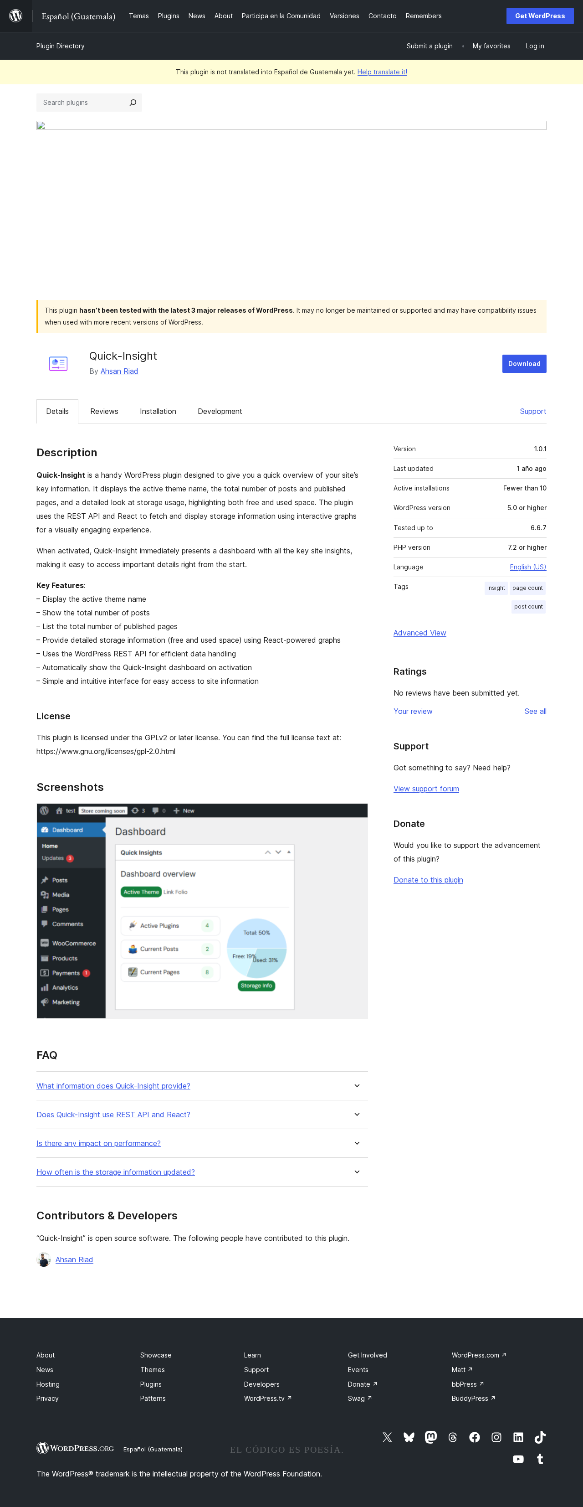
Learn (252, 1355)
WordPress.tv (268, 1398)
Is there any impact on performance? (98, 1143)
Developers (262, 1384)
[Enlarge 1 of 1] (355, 815)
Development (220, 411)
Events (358, 1369)
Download (524, 363)
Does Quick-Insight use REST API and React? (113, 1114)
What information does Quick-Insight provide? (113, 1086)
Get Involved (367, 1355)
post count (528, 606)
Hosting (48, 1384)
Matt (462, 1369)
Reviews (104, 411)
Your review (413, 711)
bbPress (468, 1384)
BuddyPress (474, 1398)
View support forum (426, 788)
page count (527, 587)
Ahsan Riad (119, 371)
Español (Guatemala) (153, 1449)
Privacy (47, 1398)
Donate (363, 1384)
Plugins (151, 1384)
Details (57, 411)
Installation (158, 411)
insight (496, 587)
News (44, 1369)
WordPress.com (479, 1355)
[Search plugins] (133, 102)
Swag (360, 1398)
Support (533, 411)
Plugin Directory (60, 46)
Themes (152, 1369)
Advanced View (420, 632)
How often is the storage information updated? (115, 1172)
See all (536, 711)
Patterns (153, 1398)
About (45, 1355)
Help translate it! (382, 72)
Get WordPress (540, 16)
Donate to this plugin (428, 879)
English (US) (528, 567)
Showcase (156, 1355)
